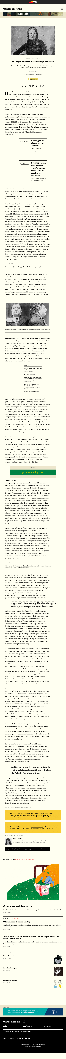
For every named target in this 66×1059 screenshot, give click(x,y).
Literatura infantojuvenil (33, 58)
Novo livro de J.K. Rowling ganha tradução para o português (23, 267)
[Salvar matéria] (40, 86)
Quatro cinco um (12, 9)
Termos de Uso (25, 1044)
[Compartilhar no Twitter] (36, 86)
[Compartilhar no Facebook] (33, 86)
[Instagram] (20, 1038)
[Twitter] (23, 1038)
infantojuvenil (33, 79)
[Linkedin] (29, 1038)
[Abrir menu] (62, 9)
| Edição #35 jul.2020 (36, 74)
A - (22, 86)
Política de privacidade (39, 1044)
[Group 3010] (33, 827)
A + (26, 86)
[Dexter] (33, 473)
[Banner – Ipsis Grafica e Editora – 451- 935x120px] (33, 1012)
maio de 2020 (42, 849)
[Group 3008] (33, 815)
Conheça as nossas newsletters (17, 1031)
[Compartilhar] (43, 86)
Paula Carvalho (33, 71)
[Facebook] (26, 1038)
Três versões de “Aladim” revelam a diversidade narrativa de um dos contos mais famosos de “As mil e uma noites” (28, 567)
